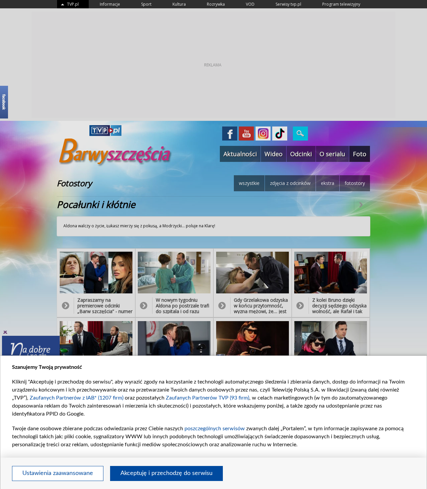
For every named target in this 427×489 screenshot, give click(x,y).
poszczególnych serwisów (214, 428)
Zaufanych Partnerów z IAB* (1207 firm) (76, 398)
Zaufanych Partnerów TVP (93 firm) (207, 398)
